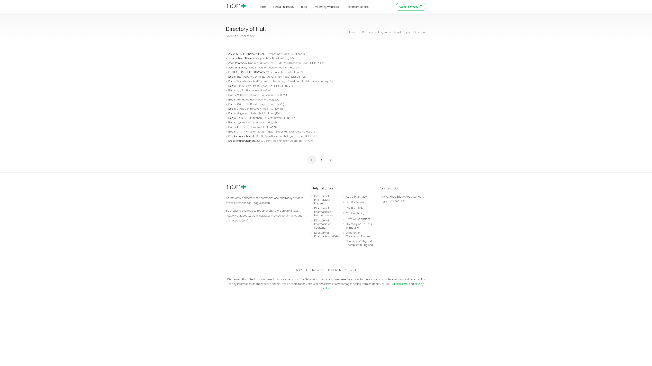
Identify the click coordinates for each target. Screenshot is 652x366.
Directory (367, 32)
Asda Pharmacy (276, 63)
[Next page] (340, 159)
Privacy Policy (354, 207)
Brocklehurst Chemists (274, 136)
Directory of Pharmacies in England (322, 200)
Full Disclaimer (355, 202)
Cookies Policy (355, 213)
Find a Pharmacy (283, 6)
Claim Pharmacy (409, 6)
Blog (304, 6)
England (383, 32)
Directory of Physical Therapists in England (359, 243)
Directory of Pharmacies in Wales (327, 234)
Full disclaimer (399, 284)
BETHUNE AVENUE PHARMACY (266, 72)
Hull (424, 32)
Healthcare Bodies (357, 6)
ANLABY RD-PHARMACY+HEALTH (266, 53)
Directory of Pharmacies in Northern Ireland (324, 212)
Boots (267, 76)
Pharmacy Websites (326, 6)
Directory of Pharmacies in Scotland (322, 224)
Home (262, 6)
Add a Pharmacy (356, 196)
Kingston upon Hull (405, 32)
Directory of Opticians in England (359, 234)
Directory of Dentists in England (359, 225)
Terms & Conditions (358, 219)
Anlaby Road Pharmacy (261, 58)
